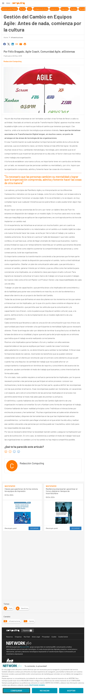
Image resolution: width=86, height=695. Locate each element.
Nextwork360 (24, 647)
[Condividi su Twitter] (8, 44)
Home (6, 37)
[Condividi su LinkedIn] (12, 44)
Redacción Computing (13, 61)
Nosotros (9, 637)
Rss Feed (27, 637)
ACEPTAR (71, 690)
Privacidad (45, 637)
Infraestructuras (17, 37)
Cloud (27, 9)
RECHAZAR (44, 690)
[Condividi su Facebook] (4, 44)
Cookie (54, 637)
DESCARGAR (34, 528)
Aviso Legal (36, 637)
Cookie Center (63, 637)
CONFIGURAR (16, 690)
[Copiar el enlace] (16, 44)
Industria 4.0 (51, 9)
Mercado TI (80, 9)
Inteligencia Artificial (38, 9)
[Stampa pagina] (25, 44)
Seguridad (61, 9)
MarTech (19, 9)
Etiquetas (18, 637)
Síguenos (26, 630)
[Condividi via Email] (21, 44)
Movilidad (71, 9)
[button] (6, 3)
